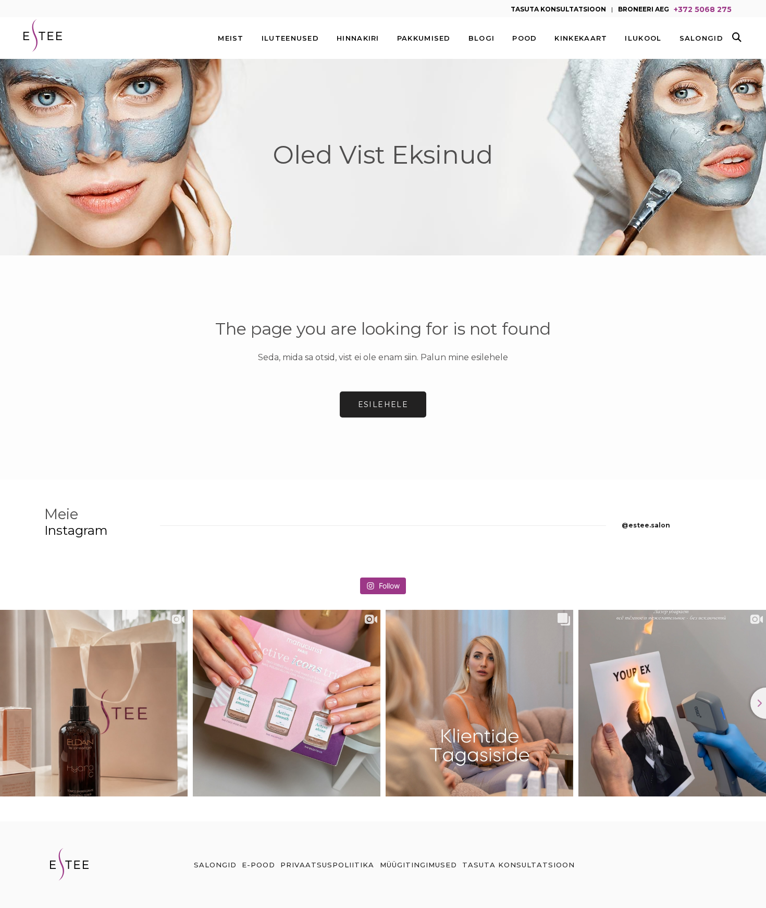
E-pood (258, 865)
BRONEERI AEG (643, 8)
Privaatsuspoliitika (327, 865)
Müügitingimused (418, 865)
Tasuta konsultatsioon (518, 865)
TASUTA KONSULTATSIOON (558, 8)
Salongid (215, 865)
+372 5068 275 (703, 8)
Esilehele (383, 404)
